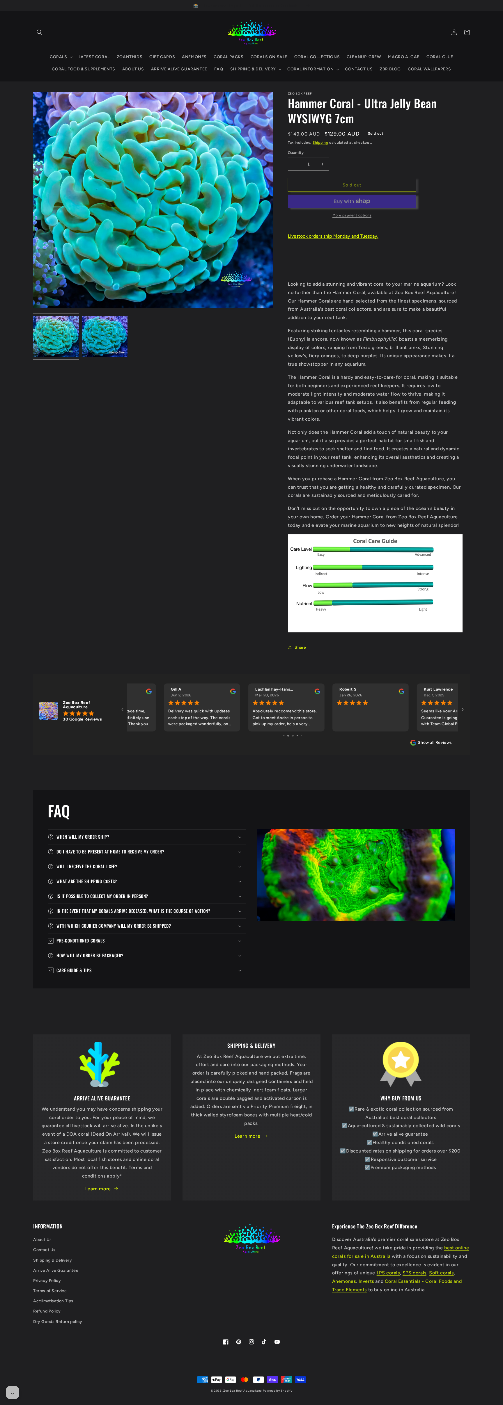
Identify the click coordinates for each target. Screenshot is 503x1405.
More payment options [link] (351, 215)
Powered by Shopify (278, 1390)
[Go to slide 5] (301, 735)
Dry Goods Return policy (57, 1321)
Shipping (320, 142)
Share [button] (300, 647)
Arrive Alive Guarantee (55, 1270)
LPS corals (388, 1273)
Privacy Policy (47, 1280)
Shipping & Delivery (52, 1260)
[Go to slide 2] (288, 736)
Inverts (366, 1281)
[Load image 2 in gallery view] (104, 337)
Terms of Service (50, 1290)
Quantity (296, 152)
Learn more (98, 1188)
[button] (39, 32)
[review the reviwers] (197, 693)
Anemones (344, 1281)
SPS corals (414, 1273)
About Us (42, 1239)
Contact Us (44, 1249)
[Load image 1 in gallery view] (56, 337)
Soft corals (441, 1273)
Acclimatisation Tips (53, 1301)
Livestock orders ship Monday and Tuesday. (333, 236)
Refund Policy (47, 1311)
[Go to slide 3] (293, 736)
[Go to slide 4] (297, 736)
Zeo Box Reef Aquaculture (242, 1390)
